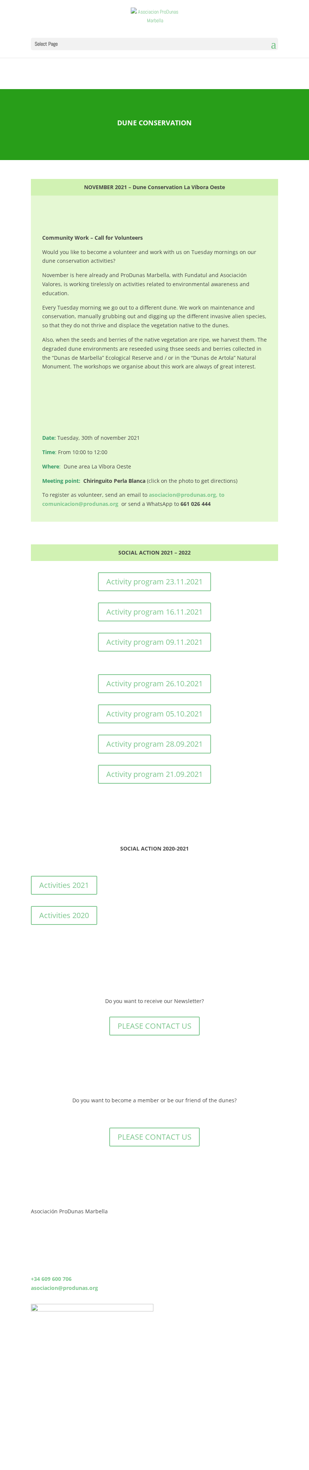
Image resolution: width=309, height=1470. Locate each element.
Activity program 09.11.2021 (154, 642)
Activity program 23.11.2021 (154, 581)
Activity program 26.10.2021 (154, 683)
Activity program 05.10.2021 (154, 714)
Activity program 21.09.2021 (154, 774)
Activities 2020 (64, 915)
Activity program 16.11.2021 (154, 612)
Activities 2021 (64, 885)
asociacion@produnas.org (64, 1287)
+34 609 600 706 (51, 1278)
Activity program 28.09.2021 (154, 744)
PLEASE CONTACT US (154, 1026)
